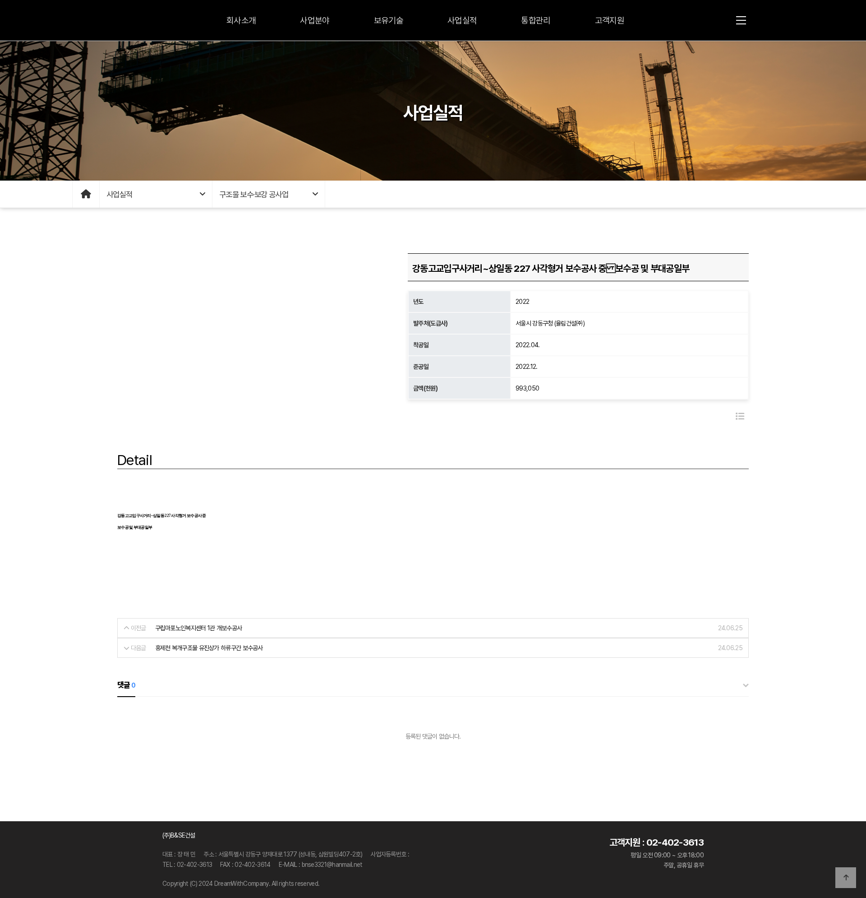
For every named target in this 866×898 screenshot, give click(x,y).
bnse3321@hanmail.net (332, 864)
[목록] (740, 416)
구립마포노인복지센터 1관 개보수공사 (198, 628)
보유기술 (388, 20)
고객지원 (609, 20)
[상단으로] (845, 877)
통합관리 (535, 20)
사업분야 (314, 20)
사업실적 (462, 20)
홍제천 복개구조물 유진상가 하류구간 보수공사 (209, 647)
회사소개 (241, 20)
